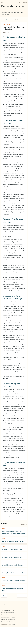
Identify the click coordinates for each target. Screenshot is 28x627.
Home (2, 10)
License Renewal (20, 12)
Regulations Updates (9, 10)
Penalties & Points (11, 12)
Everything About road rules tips (12, 565)
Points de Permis (12, 6)
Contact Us (16, 10)
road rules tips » (22, 595)
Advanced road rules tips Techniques (13, 581)
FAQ (20, 10)
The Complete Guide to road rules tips (8, 621)
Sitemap (13, 624)
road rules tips (7, 19)
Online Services (4, 12)
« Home (4, 595)
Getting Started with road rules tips (13, 541)
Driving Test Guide (5, 14)
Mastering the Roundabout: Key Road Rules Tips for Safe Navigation (12, 605)
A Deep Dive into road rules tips (12, 549)
